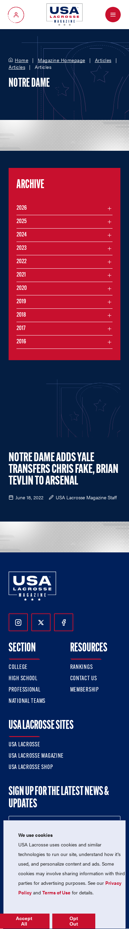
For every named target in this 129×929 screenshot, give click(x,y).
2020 (22, 288)
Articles (103, 60)
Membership (84, 690)
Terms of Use (56, 892)
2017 (21, 329)
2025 (21, 222)
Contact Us (83, 679)
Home (21, 60)
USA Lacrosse (24, 745)
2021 (21, 275)
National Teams (27, 701)
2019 (21, 302)
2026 (22, 208)
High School (23, 679)
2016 (21, 342)
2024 (22, 235)
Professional (25, 690)
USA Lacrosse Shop (31, 768)
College (18, 667)
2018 (21, 315)
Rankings (81, 667)
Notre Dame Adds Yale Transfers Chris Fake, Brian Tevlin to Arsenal (63, 470)
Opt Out (73, 921)
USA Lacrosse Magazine (36, 756)
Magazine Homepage (61, 60)
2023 (21, 248)
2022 (21, 262)
